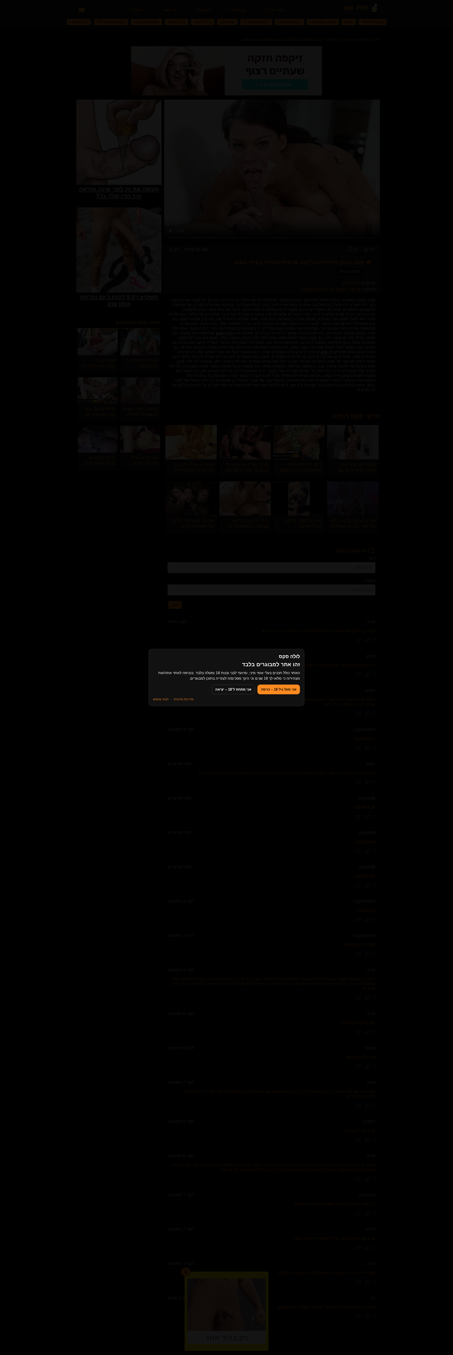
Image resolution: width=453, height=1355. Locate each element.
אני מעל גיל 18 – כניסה (278, 689)
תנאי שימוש (161, 699)
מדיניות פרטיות (183, 699)
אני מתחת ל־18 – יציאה (233, 689)
